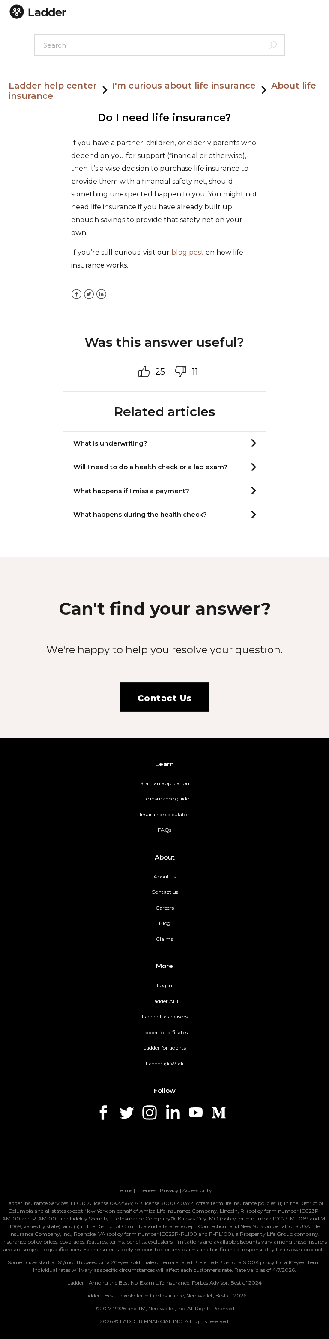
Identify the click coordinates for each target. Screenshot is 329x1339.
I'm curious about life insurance (184, 85)
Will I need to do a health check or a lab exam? (150, 467)
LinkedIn (101, 294)
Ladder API (164, 1001)
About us (164, 876)
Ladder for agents (164, 1047)
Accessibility (197, 1190)
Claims (164, 939)
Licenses (146, 1190)
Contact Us (165, 698)
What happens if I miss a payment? (131, 491)
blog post (187, 252)
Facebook (76, 294)
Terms (124, 1190)
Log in (164, 985)
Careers (165, 908)
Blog (164, 923)
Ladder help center (53, 85)
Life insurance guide (164, 798)
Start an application (164, 783)
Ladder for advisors (165, 1016)
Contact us (164, 892)
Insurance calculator (164, 814)
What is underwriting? (110, 443)
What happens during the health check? (140, 514)
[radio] (146, 371)
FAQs (164, 830)
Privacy (169, 1190)
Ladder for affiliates (164, 1032)
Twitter (89, 294)
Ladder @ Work (165, 1063)
